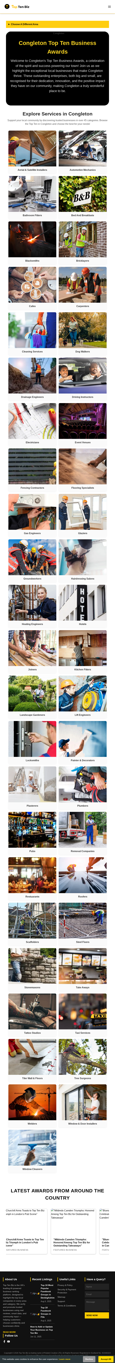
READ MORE (9, 1332)
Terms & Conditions (67, 1305)
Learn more (64, 1359)
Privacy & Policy (65, 1285)
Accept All (106, 1359)
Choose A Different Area (24, 24)
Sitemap (61, 1297)
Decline (89, 1359)
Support (61, 1301)
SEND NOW (92, 1315)
